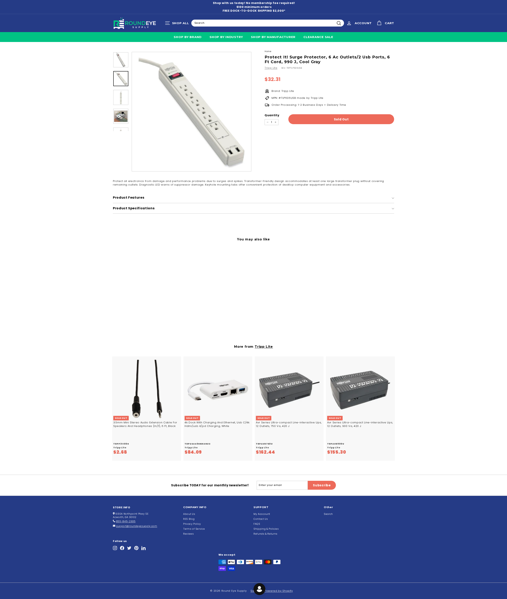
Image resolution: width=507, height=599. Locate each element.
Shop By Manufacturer (273, 37)
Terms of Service (194, 528)
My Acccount (262, 514)
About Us (189, 514)
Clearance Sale (318, 37)
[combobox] (267, 23)
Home (268, 51)
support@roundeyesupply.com (136, 526)
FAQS (257, 524)
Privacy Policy (192, 524)
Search (328, 514)
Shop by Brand (188, 37)
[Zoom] (191, 111)
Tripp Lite (271, 68)
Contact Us (261, 519)
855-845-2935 (126, 521)
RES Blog (188, 519)
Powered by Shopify (279, 591)
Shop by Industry (226, 37)
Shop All (178, 24)
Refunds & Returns (265, 533)
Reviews (188, 533)
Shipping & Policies (266, 528)
